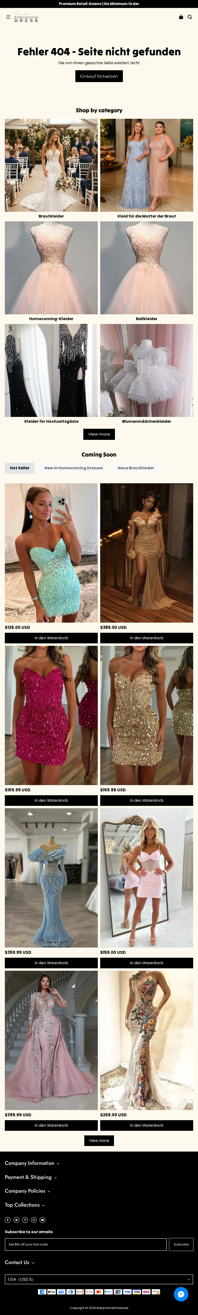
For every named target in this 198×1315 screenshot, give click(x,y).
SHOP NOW (121, 3)
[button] (8, 17)
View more (99, 434)
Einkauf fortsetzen (99, 76)
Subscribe (181, 1244)
